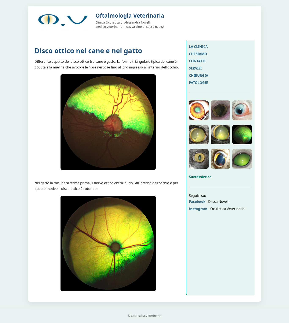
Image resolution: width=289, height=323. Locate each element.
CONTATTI (197, 61)
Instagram (198, 208)
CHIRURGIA (198, 75)
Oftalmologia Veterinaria (129, 15)
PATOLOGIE (198, 82)
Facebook (197, 201)
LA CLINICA (198, 46)
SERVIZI (195, 68)
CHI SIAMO (198, 54)
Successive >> (200, 176)
